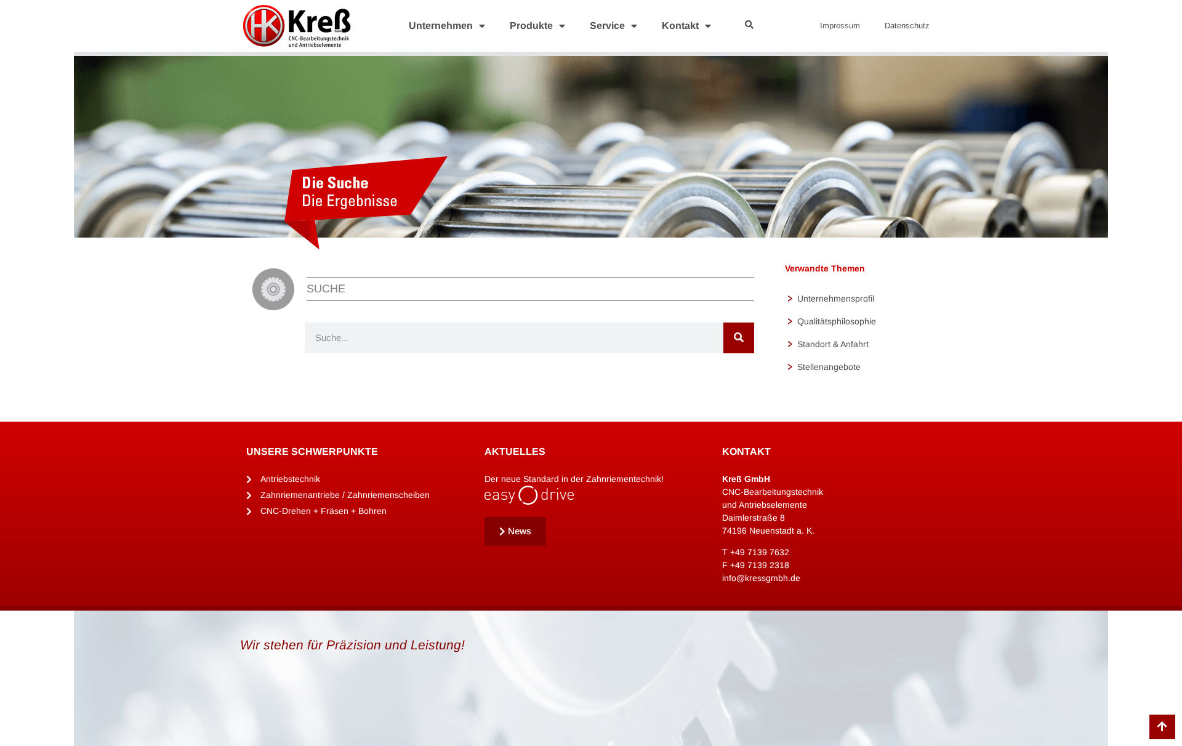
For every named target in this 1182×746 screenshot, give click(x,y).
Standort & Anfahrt (833, 344)
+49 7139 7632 (759, 552)
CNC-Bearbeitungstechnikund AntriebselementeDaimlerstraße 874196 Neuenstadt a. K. (772, 504)
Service (607, 25)
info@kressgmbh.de (761, 578)
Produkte (531, 25)
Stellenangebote (829, 367)
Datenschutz (907, 25)
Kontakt (680, 25)
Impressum (840, 25)
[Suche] (738, 338)
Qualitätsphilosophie (836, 321)
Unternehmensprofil (835, 298)
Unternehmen (441, 25)
